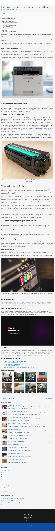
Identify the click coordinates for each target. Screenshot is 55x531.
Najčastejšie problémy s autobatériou (15, 453)
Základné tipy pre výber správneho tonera (11, 22)
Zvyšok (27, 520)
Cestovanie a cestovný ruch (7, 472)
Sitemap (34, 525)
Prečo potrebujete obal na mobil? (11, 365)
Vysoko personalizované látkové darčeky (16, 405)
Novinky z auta (4, 487)
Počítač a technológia (6, 9)
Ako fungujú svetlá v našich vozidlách (15, 429)
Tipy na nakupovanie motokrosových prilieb (16, 459)
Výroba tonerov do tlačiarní (8, 19)
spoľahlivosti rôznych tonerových (21, 303)
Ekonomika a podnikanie (6, 480)
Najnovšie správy (5, 485)
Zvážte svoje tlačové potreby (10, 25)
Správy (27, 518)
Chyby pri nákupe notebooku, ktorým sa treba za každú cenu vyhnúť (19, 367)
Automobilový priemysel (6, 470)
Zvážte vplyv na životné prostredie (11, 28)
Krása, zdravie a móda (6, 483)
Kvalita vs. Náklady (8, 26)
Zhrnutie (5, 30)
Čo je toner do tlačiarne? (8, 17)
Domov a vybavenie (5, 478)
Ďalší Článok (48, 398)
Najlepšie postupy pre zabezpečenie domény (14, 364)
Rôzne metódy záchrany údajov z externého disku (17, 411)
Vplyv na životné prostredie (8, 21)
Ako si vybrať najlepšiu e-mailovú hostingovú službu (15, 361)
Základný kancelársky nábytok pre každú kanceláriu (18, 435)
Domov (27, 511)
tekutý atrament (37, 52)
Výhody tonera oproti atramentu (9, 18)
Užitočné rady (4, 491)
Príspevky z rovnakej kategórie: (10, 31)
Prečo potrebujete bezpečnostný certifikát (13, 362)
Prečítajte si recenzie (9, 27)
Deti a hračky (4, 476)
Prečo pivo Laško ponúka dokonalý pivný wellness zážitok (19, 417)
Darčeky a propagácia (6, 474)
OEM (2, 211)
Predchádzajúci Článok (9, 398)
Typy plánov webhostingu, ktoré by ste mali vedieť (17, 447)
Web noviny (5, 2)
